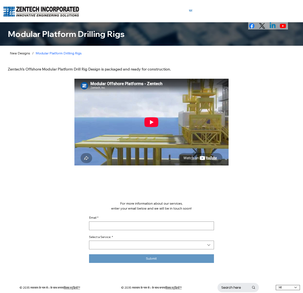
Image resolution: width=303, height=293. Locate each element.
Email (93, 217)
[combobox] (151, 245)
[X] (262, 25)
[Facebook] (251, 25)
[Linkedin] (272, 25)
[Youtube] (283, 25)
